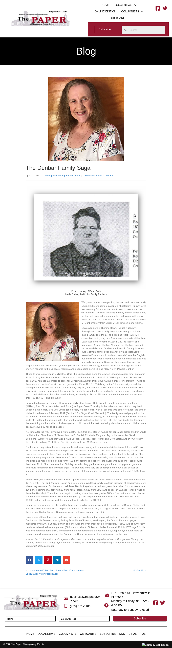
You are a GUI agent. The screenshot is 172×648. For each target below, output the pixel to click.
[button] (135, 5)
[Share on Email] (66, 560)
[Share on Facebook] (29, 560)
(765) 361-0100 (80, 606)
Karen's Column (104, 175)
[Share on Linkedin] (57, 560)
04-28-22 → (140, 570)
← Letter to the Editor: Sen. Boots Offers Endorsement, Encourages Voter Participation (55, 572)
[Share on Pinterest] (48, 560)
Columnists (89, 175)
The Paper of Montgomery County (62, 175)
